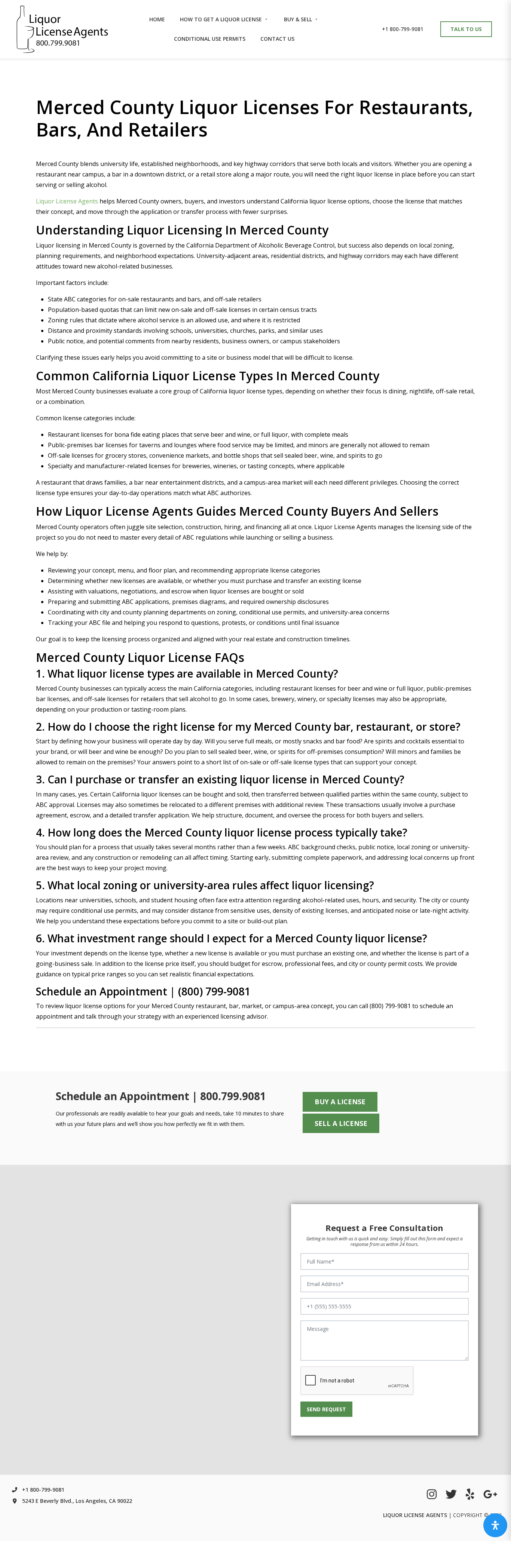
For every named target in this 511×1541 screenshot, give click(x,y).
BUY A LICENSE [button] (340, 1101)
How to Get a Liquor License (221, 19)
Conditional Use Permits (209, 38)
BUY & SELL (298, 19)
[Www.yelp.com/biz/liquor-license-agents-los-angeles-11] (470, 1494)
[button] (403, 29)
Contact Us (277, 38)
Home (157, 19)
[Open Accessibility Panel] (495, 1525)
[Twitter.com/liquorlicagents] (451, 1494)
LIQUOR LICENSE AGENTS (415, 1515)
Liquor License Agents (67, 201)
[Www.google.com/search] (490, 1494)
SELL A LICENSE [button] (341, 1123)
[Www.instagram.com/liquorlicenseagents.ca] (431, 1494)
